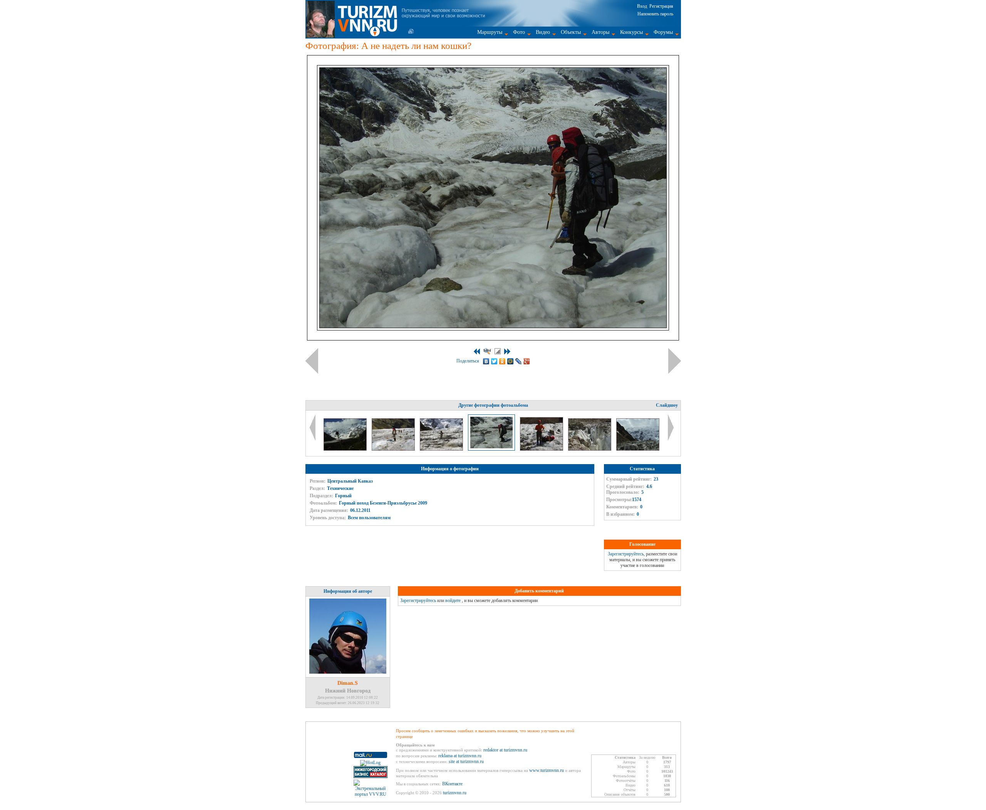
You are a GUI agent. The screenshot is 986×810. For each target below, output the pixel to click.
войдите (453, 600)
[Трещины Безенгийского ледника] (590, 449)
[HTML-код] (487, 351)
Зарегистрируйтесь (626, 554)
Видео (543, 32)
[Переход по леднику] (394, 449)
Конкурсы (631, 32)
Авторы (600, 32)
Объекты (571, 32)
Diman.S (347, 683)
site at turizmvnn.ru (466, 761)
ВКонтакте (452, 784)
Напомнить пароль (655, 14)
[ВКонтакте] (486, 361)
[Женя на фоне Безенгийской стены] (442, 449)
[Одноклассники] (502, 361)
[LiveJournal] (519, 361)
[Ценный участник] (542, 449)
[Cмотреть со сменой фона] (498, 351)
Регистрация (661, 6)
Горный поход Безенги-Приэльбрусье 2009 (383, 503)
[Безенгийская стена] (346, 449)
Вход (642, 6)
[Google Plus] (527, 361)
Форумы (663, 32)
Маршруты (489, 32)
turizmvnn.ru (454, 792)
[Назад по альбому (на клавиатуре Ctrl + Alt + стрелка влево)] (311, 361)
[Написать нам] (411, 31)
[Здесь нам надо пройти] (637, 449)
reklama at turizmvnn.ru (459, 755)
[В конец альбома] (507, 351)
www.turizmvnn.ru (546, 770)
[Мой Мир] (510, 361)
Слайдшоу (667, 405)
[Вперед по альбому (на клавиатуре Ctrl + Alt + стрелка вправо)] (674, 361)
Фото (519, 32)
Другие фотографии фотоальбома (493, 405)
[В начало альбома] (477, 351)
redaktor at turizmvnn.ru (505, 750)
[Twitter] (494, 361)
